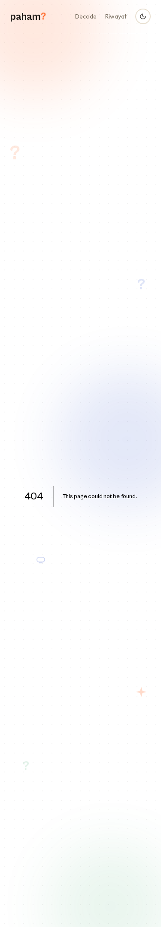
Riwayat (116, 16)
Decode (86, 16)
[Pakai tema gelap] (143, 16)
